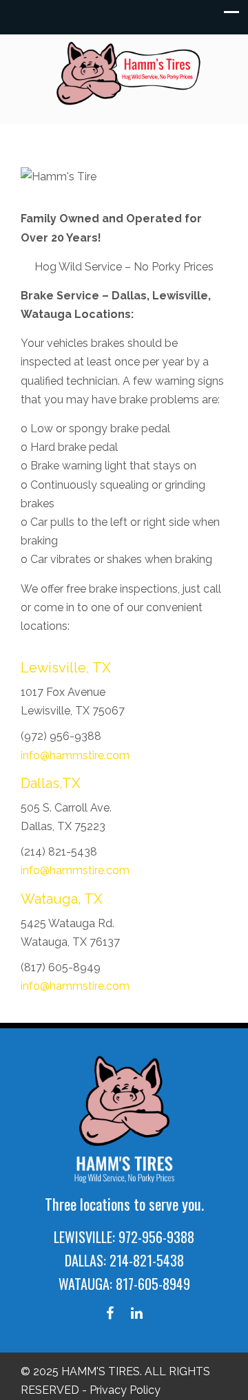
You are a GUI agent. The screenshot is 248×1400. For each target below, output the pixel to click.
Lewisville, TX (66, 667)
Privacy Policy (125, 1390)
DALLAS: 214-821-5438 (124, 1260)
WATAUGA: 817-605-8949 (124, 1283)
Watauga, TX (62, 899)
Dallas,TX (51, 783)
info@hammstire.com (75, 755)
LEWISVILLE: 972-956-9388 (124, 1237)
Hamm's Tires (131, 73)
